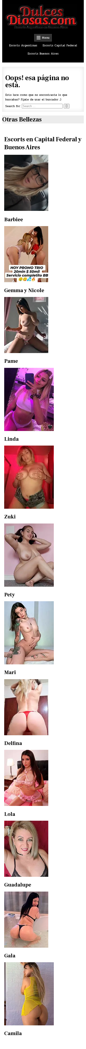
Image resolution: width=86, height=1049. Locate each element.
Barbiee (13, 219)
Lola (9, 814)
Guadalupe (17, 884)
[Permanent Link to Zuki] (29, 508)
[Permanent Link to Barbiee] (43, 183)
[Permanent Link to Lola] (26, 805)
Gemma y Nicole (24, 290)
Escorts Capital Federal (60, 45)
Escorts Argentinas (23, 45)
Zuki (10, 516)
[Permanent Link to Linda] (29, 430)
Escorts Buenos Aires (43, 53)
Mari (10, 672)
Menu (45, 38)
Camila (13, 1033)
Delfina (13, 743)
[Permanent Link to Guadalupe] (26, 876)
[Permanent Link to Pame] (26, 352)
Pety (9, 594)
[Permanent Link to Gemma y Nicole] (26, 281)
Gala (9, 955)
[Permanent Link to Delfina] (26, 734)
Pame (11, 361)
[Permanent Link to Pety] (29, 586)
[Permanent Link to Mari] (29, 663)
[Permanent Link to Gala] (26, 947)
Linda (11, 439)
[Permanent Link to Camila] (29, 1024)
